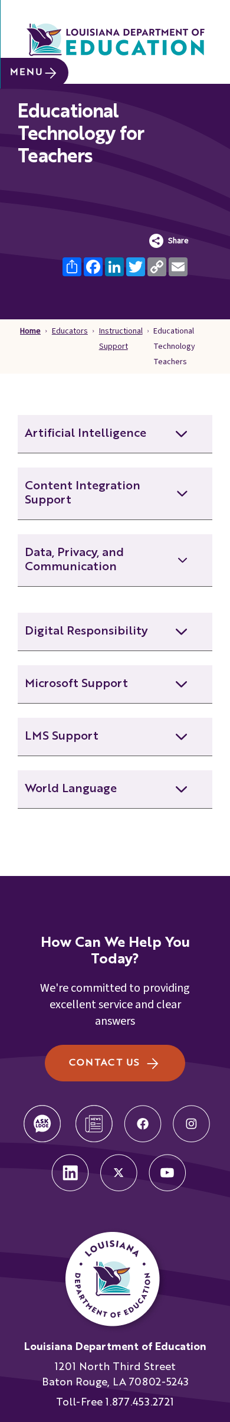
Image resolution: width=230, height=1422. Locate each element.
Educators (70, 331)
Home (30, 331)
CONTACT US (104, 1063)
